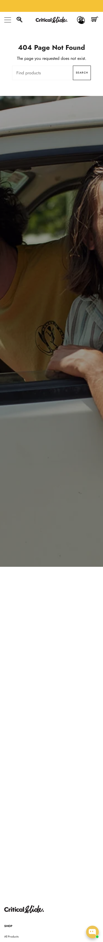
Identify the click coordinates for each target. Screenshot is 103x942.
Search (82, 73)
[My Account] (81, 20)
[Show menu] (8, 20)
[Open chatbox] (92, 932)
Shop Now (51, 341)
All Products (11, 936)
